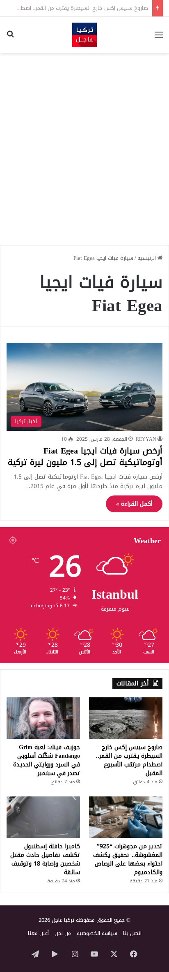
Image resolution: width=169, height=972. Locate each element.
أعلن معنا (38, 933)
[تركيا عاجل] (84, 35)
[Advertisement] (84, 146)
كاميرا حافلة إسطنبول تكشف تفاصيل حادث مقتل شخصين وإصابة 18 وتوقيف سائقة (45, 859)
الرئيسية (147, 258)
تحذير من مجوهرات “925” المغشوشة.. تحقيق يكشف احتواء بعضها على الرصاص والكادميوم (127, 859)
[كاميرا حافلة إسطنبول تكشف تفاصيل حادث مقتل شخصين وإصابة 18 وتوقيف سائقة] (43, 817)
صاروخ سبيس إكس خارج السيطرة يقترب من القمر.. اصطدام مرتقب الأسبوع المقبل (129, 760)
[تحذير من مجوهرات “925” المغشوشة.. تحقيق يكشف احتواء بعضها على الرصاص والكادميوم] (125, 817)
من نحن (63, 933)
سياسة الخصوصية (97, 933)
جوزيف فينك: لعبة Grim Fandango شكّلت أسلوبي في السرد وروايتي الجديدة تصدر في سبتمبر (46, 760)
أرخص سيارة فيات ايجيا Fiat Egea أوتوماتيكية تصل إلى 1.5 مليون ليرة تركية (85, 456)
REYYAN (146, 439)
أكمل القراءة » (134, 503)
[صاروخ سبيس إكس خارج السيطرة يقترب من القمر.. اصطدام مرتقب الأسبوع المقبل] (125, 718)
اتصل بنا (132, 933)
